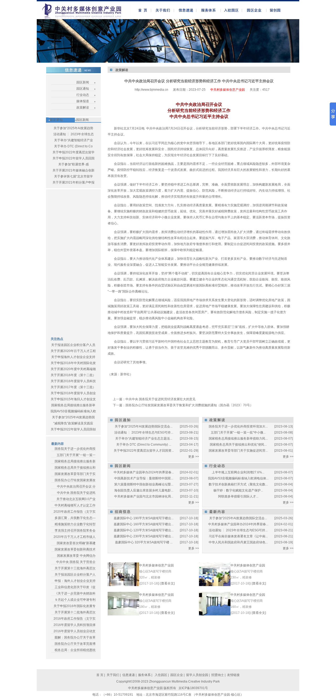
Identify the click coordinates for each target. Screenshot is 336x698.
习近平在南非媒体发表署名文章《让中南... (238, 536)
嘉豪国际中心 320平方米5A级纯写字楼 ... (143, 542)
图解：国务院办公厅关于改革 (75, 637)
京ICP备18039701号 (193, 688)
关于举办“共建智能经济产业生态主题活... (143, 438)
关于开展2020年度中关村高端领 (73, 369)
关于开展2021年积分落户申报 (73, 182)
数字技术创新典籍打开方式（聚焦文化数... (238, 484)
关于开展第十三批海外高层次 (75, 568)
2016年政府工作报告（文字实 (75, 618)
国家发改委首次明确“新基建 (76, 543)
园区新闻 (82, 82)
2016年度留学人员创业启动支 (75, 631)
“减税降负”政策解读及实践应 (73, 423)
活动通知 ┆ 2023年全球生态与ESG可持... (143, 432)
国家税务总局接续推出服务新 (75, 461)
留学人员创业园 (197, 675)
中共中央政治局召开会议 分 (76, 486)
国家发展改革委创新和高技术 (75, 549)
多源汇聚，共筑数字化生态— (75, 518)
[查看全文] (167, 583)
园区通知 (82, 88)
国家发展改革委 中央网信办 (76, 556)
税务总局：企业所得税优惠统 (75, 650)
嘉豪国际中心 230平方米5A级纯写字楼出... (144, 536)
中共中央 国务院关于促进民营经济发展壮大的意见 (160, 399)
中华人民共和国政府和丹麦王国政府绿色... (238, 542)
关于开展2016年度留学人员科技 (73, 381)
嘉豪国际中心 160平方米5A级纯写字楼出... (144, 524)
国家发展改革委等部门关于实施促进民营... (238, 450)
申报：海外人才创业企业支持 (75, 581)
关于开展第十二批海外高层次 (75, 612)
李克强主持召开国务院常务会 (75, 530)
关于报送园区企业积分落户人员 (73, 345)
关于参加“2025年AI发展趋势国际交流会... (143, 426)
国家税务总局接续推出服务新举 (73, 405)
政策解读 (82, 107)
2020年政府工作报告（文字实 (75, 511)
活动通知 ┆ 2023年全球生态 (73, 134)
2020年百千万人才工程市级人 (75, 537)
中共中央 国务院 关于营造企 (76, 562)
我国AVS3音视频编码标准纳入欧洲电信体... (238, 478)
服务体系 (144, 675)
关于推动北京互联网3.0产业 (76, 499)
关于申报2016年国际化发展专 (75, 606)
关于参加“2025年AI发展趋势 (73, 128)
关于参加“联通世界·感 (73, 164)
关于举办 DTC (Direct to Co (73, 146)
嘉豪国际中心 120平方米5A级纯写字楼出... (144, 530)
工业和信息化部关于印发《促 (75, 587)
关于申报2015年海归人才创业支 (73, 399)
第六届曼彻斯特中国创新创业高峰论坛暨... (143, 484)
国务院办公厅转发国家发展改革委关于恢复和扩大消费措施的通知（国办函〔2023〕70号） (189, 405)
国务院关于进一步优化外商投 (75, 449)
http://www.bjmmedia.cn (151, 89)
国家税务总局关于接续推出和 (75, 467)
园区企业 (177, 675)
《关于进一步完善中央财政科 (75, 593)
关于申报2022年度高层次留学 (73, 152)
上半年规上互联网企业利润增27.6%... (238, 472)
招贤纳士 (217, 675)
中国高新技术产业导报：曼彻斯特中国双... (143, 478)
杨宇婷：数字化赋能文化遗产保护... (238, 490)
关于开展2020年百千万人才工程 (73, 351)
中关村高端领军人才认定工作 (75, 505)
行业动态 (82, 95)
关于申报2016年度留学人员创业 (73, 393)
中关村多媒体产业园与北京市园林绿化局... (143, 496)
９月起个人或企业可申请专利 (75, 600)
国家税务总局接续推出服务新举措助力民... (238, 438)
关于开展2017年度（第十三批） (73, 387)
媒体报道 (82, 101)
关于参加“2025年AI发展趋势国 (73, 417)
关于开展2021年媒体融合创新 (73, 170)
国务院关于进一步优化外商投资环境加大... (238, 426)
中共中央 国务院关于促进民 (76, 493)
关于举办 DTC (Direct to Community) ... (143, 444)
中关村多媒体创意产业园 (156, 565)
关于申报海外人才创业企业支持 (73, 357)
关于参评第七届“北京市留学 (73, 176)
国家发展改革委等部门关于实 (75, 474)
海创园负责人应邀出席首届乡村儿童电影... (143, 490)
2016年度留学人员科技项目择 (75, 625)
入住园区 (160, 675)
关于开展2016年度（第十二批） (73, 375)
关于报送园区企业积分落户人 (75, 574)
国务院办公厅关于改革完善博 (75, 644)
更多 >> (193, 456)
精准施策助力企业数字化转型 (75, 524)
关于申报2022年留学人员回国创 (73, 429)
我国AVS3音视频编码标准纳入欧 (73, 411)
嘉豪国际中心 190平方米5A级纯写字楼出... (144, 518)
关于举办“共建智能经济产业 (73, 140)
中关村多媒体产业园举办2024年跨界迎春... (144, 472)
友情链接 (233, 675)
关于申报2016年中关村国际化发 (73, 363)
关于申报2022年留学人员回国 (73, 158)
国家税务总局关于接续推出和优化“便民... (238, 444)
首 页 (99, 675)
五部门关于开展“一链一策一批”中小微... (238, 432)
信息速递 (129, 675)
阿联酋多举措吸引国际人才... (238, 496)
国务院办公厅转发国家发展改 (75, 480)
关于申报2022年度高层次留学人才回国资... (144, 450)
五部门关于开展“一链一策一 (76, 455)
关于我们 (113, 675)
